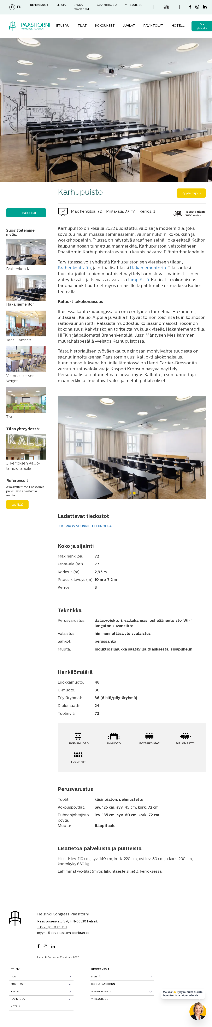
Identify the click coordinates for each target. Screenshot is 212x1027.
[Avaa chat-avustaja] (197, 1013)
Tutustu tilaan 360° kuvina (195, 214)
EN (19, 7)
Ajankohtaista (107, 5)
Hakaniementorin (148, 268)
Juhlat (129, 25)
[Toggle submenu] (69, 977)
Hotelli (178, 25)
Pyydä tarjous (191, 193)
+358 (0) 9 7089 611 (52, 927)
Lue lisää (17, 504)
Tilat (82, 25)
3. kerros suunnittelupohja (85, 526)
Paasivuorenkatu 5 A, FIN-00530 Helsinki (67, 921)
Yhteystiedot (134, 5)
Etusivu (62, 25)
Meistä (61, 5)
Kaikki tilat (29, 213)
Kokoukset (105, 25)
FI (12, 7)
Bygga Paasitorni (103, 984)
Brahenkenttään (74, 268)
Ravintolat (153, 25)
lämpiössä (138, 280)
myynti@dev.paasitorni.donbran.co (63, 933)
